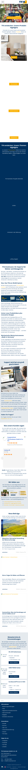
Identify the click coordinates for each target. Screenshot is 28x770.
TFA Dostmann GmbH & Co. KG (15, 440)
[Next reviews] (25, 458)
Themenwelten (12, 150)
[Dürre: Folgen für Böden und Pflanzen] (14, 564)
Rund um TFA (23, 552)
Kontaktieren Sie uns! (6, 418)
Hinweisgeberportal (14, 768)
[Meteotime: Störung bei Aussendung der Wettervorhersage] (14, 528)
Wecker (14, 57)
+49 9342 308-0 (8, 759)
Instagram (4, 740)
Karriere (4, 725)
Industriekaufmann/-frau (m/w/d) (12, 501)
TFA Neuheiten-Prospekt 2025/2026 (14, 178)
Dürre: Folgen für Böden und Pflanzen (13, 575)
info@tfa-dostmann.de (10, 761)
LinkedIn (4, 746)
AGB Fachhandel (6, 712)
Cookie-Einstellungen (22, 766)
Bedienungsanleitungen (14, 18)
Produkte (18, 32)
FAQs (3, 708)
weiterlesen (4, 552)
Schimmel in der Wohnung (14, 232)
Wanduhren (14, 137)
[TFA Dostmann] (23, 2)
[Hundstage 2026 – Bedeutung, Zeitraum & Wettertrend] (14, 601)
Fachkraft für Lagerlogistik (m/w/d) (12, 503)
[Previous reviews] (2, 458)
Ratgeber (4, 714)
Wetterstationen (14, 111)
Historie (4, 731)
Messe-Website (14, 662)
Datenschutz (9, 766)
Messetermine (12, 646)
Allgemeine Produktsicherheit (9, 710)
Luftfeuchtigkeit (14, 259)
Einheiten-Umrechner (7, 716)
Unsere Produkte (14, 14)
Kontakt (4, 723)
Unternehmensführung (8, 729)
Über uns (4, 727)
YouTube (4, 744)
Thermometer (14, 84)
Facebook (4, 742)
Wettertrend (23, 589)
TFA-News (4, 733)
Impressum (14, 766)
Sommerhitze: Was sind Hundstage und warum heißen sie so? (14, 613)
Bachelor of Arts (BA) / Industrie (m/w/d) (14, 505)
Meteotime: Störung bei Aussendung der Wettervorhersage (13, 539)
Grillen (14, 205)
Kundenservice (8, 400)
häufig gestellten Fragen (7, 408)
